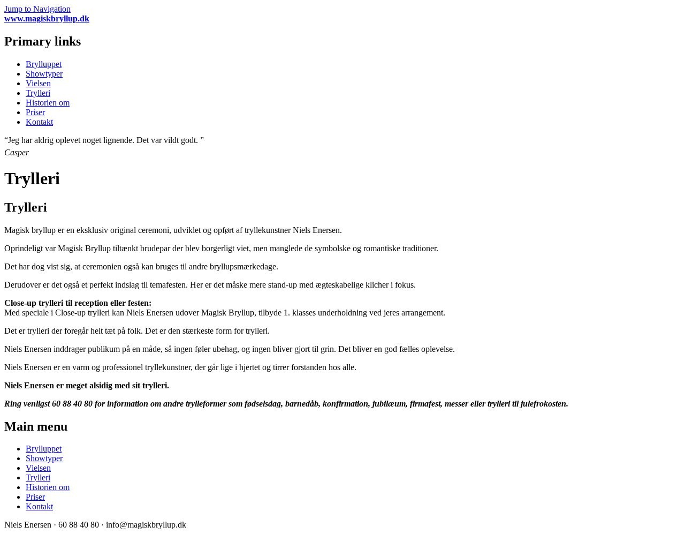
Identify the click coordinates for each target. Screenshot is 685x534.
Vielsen (38, 83)
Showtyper (44, 73)
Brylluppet (44, 64)
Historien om (48, 102)
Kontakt (39, 121)
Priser (35, 112)
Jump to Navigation (37, 8)
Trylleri (38, 92)
